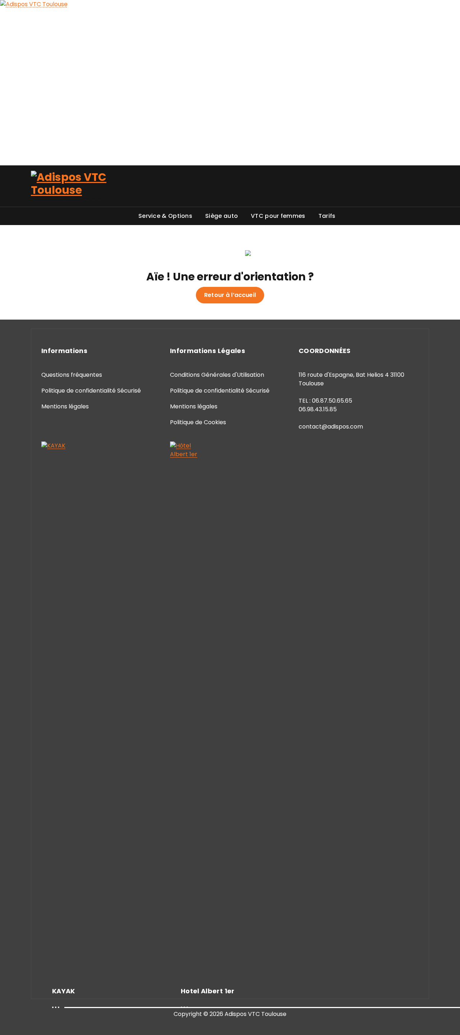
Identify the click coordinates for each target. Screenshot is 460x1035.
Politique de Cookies (198, 422)
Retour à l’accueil (230, 295)
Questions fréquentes (71, 375)
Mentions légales (65, 406)
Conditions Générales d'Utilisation (217, 375)
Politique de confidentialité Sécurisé (91, 390)
